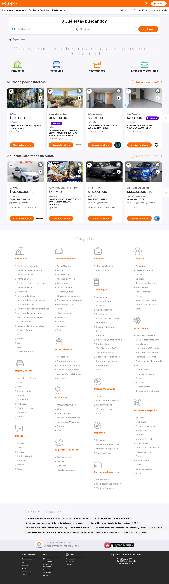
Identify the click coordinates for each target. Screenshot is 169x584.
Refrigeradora (103, 365)
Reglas (45, 575)
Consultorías (142, 443)
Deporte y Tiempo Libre (107, 444)
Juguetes (61, 465)
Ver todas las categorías (71, 560)
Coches (60, 461)
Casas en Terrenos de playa (30, 326)
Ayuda (24, 562)
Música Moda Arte (104, 388)
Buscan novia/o (143, 287)
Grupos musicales (105, 409)
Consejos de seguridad (143, 10)
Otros (20, 416)
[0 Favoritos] (50, 91)
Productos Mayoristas (146, 426)
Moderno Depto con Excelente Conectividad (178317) (120, 527)
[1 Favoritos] (50, 165)
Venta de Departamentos (29, 270)
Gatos (139, 274)
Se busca (21, 403)
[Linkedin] (130, 560)
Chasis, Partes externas (68, 296)
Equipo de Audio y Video (108, 318)
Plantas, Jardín (24, 391)
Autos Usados (64, 266)
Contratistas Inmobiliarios (148, 339)
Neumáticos (62, 317)
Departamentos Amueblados (31, 317)
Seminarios (62, 426)
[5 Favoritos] (89, 91)
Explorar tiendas (126, 10)
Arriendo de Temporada (29, 313)
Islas (19, 343)
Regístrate (26, 574)
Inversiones (141, 417)
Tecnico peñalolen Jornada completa (111, 518)
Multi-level (141, 422)
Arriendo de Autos (66, 278)
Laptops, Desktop (105, 327)
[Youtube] (134, 560)
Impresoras (101, 322)
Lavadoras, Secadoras (107, 361)
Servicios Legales (144, 469)
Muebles (21, 395)
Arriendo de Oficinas (27, 304)
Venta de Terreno (25, 287)
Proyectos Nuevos (26, 351)
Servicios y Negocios (145, 410)
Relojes (20, 464)
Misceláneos (142, 344)
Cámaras (100, 305)
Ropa (19, 469)
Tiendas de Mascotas (146, 283)
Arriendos (22, 291)
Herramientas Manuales (147, 352)
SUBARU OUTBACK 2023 (134, 532)
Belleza (19, 435)
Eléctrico (140, 365)
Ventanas (22, 412)
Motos (60, 270)
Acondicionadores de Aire (109, 356)
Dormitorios (23, 399)
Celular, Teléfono (104, 309)
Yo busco (61, 378)
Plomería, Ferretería (145, 374)
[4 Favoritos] (11, 91)
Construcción (141, 328)
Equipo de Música (65, 304)
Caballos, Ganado (144, 270)
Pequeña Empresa (144, 430)
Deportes (99, 432)
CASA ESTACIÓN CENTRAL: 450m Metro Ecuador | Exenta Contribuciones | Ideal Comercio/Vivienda (72, 532)
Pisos (19, 386)
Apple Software (103, 301)
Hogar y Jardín (23, 370)
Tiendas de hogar (25, 408)
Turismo (139, 473)
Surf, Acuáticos (103, 453)
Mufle (59, 308)
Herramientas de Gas (146, 356)
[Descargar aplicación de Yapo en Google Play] (128, 545)
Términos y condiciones (48, 560)
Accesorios (62, 283)
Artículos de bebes (66, 457)
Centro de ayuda (160, 10)
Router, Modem (103, 344)
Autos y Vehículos (65, 258)
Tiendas (69, 564)
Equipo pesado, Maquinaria (70, 300)
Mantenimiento (143, 386)
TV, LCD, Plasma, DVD (106, 348)
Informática (101, 314)
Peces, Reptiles (143, 291)
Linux (98, 331)
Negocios (21, 347)
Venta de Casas (25, 274)
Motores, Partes (64, 313)
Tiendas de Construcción (148, 391)
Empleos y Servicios (39, 10)
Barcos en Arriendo (66, 361)
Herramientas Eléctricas (147, 348)
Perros (139, 296)
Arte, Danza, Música (66, 404)
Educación (61, 397)
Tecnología (100, 289)
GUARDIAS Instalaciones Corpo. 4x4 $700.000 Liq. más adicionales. (58, 518)
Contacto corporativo (26, 570)
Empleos (99, 258)
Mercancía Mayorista (106, 472)
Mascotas (139, 258)
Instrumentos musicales (107, 400)
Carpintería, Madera (145, 335)
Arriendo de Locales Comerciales (33, 308)
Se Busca (61, 326)
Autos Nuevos (64, 274)
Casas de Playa (24, 321)
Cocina (20, 382)
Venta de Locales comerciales (31, 283)
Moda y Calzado (25, 456)
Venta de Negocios (145, 439)
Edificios (21, 334)
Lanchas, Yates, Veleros (68, 369)
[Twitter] (126, 560)
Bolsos (20, 443)
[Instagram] (122, 560)
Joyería (20, 447)
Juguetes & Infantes (66, 449)
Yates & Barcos (63, 349)
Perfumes (21, 460)
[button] (40, 98)
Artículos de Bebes (26, 378)
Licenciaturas (63, 413)
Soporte (25, 565)
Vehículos (21, 10)
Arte (98, 396)
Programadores (143, 451)
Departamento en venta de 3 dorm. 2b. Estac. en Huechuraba (54, 523)
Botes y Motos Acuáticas (69, 365)
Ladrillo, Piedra (143, 369)
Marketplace (58, 10)
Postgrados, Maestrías (68, 422)
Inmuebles (7, 10)
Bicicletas (100, 440)
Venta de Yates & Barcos (69, 374)
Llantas (60, 321)
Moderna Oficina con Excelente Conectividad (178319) (113, 523)
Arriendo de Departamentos (31, 300)
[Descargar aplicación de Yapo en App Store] (116, 545)
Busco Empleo (103, 270)
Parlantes (100, 335)
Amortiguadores (65, 287)
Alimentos (140, 266)
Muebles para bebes (67, 470)
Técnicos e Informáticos (68, 417)
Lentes (20, 451)
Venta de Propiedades (28, 266)
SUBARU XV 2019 (157, 527)
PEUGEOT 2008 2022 (81, 527)
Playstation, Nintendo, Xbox (109, 339)
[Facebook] (118, 560)
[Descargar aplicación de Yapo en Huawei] (107, 545)
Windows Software (105, 352)
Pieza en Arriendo (25, 330)
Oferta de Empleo (104, 266)
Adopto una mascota (146, 304)
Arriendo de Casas (26, 296)
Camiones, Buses (65, 291)
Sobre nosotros (28, 559)
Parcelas (21, 338)
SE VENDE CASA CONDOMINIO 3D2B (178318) (46, 527)
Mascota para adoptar (147, 300)
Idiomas (60, 409)
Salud (138, 464)
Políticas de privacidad (47, 565)
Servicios (140, 378)
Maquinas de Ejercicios (107, 448)
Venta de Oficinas (26, 278)
